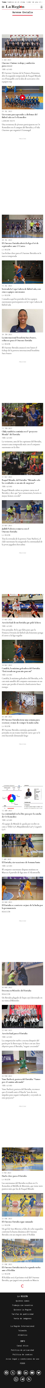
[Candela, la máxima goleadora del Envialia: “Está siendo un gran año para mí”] (22, 651)
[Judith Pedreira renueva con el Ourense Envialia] (22, 512)
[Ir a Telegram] (22, 1379)
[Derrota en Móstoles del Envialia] (22, 973)
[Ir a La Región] (15, 6)
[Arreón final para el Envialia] (22, 1016)
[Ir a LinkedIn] (25, 1372)
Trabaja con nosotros (22, 1305)
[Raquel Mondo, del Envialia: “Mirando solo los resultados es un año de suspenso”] (22, 463)
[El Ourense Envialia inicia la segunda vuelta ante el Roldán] (22, 1250)
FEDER (22, 1363)
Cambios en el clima (16, 2)
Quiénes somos (22, 1301)
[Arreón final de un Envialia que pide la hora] (22, 605)
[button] (41, 7)
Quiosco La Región (22, 1310)
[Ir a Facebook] (6, 1372)
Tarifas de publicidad (22, 1314)
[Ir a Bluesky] (38, 1372)
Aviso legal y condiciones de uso (22, 1359)
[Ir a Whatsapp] (16, 1379)
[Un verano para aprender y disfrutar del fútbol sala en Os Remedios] (22, 97)
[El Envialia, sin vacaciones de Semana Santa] (22, 845)
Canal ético (22, 1346)
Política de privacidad (22, 1350)
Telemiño (22, 1330)
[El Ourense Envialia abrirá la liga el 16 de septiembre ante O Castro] (22, 226)
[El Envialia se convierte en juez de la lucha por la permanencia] (22, 888)
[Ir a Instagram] (19, 1372)
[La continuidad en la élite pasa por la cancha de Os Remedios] (22, 797)
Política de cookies (22, 1354)
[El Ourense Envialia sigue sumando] (22, 1204)
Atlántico (22, 1335)
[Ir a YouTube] (32, 1372)
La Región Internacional (22, 1326)
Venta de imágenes (22, 1318)
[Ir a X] (12, 1372)
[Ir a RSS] (29, 1379)
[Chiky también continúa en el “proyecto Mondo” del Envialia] (22, 414)
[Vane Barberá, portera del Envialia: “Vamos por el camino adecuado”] (22, 1062)
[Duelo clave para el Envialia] (22, 1159)
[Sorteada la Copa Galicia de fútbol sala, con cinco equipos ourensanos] (22, 272)
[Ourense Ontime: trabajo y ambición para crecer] (22, 46)
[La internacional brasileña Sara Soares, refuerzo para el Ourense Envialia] (22, 320)
